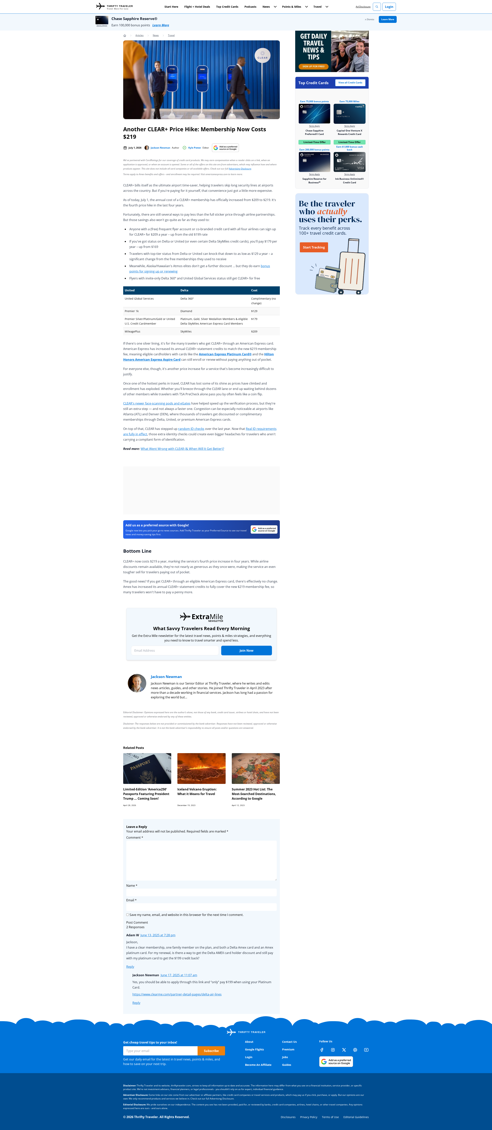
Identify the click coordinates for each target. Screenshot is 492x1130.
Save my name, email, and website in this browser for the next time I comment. (187, 915)
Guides (286, 1065)
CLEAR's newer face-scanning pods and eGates (156, 403)
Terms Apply (101, 25)
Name (131, 885)
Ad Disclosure (363, 6)
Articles (139, 35)
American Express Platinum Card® (225, 354)
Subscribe (211, 1051)
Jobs (285, 1057)
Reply (130, 967)
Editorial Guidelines (356, 1117)
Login (389, 7)
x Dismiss (369, 19)
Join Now (246, 650)
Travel (171, 35)
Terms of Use (330, 1117)
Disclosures (288, 1117)
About (249, 1042)
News (156, 35)
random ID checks (191, 429)
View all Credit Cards (350, 82)
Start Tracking (314, 247)
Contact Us (289, 1042)
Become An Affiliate (258, 1065)
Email (131, 900)
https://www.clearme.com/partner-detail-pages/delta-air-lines (177, 994)
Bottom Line (137, 551)
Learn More (160, 25)
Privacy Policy (308, 1117)
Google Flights (254, 1049)
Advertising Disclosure (240, 168)
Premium (288, 1049)
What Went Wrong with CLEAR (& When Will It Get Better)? (182, 449)
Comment (134, 837)
